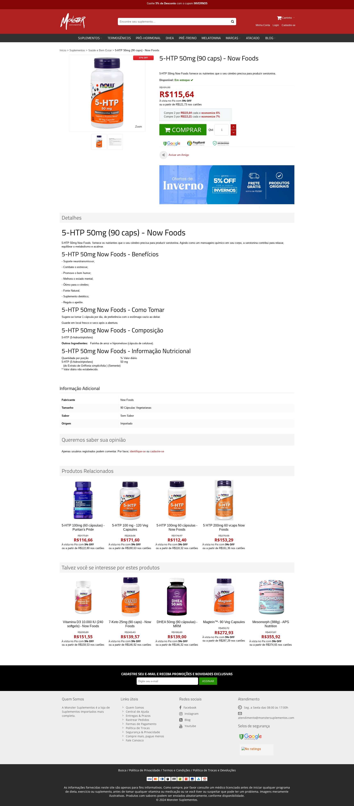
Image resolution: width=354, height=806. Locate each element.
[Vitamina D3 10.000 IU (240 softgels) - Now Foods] (83, 597)
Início (63, 50)
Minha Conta (263, 25)
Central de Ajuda (137, 712)
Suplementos (77, 50)
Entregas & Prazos (138, 716)
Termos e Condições (176, 770)
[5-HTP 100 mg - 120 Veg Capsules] (130, 500)
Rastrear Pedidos (137, 720)
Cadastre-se (288, 25)
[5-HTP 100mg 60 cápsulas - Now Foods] (176, 500)
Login (276, 25)
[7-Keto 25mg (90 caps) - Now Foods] (130, 597)
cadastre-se (157, 451)
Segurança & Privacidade (143, 732)
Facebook (190, 707)
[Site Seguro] (171, 142)
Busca (122, 770)
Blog (188, 720)
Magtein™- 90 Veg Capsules (224, 622)
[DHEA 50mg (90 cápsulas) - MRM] (176, 597)
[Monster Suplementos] (72, 21)
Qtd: (211, 129)
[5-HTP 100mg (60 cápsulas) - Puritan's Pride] (83, 500)
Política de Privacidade (144, 770)
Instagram (192, 714)
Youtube (190, 726)
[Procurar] (232, 21)
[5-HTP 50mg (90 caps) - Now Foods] (99, 141)
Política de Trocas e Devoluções (214, 770)
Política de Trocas (138, 728)
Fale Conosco (135, 740)
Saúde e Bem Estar (100, 50)
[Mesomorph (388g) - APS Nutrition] (270, 597)
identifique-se (138, 451)
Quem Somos (135, 707)
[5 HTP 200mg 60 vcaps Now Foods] (223, 500)
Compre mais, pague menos (145, 736)
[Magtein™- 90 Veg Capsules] (223, 597)
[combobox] (177, 21)
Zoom (138, 126)
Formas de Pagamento (141, 724)
